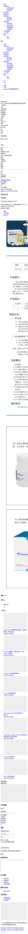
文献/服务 (6, 21)
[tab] (15, 211)
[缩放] (6, 931)
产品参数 (6, 213)
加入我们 (9, 19)
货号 (2, 120)
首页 (5, 4)
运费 (2, 136)
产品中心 (6, 6)
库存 (2, 131)
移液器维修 (10, 27)
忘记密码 (3, 822)
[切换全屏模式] (4, 931)
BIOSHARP (10, 9)
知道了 (2, 854)
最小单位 (3, 127)
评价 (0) (6, 215)
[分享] (2, 931)
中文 (8, 38)
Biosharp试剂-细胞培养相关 (11, 89)
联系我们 (6, 16)
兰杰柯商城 (7, 31)
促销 (2, 148)
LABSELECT (10, 7)
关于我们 (6, 12)
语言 (5, 34)
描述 (5, 211)
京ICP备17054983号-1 (6, 928)
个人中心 (6, 33)
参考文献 (9, 23)
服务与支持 (10, 25)
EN (8, 36)
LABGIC (9, 10)
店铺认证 (3, 191)
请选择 (2, 159)
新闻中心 (6, 14)
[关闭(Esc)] (1, 931)
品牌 (2, 123)
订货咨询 (9, 29)
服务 (2, 150)
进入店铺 (9, 189)
